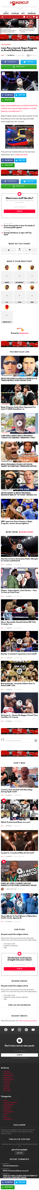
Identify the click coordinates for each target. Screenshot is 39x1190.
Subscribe (19, 1153)
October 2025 (8, 1073)
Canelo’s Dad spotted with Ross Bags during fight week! (16, 791)
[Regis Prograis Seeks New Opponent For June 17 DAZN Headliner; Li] (19, 394)
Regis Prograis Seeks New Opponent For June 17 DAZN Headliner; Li (18, 408)
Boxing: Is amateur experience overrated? (19, 654)
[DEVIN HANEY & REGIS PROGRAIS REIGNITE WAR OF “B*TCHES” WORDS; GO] (19, 480)
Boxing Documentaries (10, 1102)
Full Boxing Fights (9, 1111)
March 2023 (7, 1090)
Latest (6, 13)
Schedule (6, 1117)
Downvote (30, 250)
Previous (1, 26)
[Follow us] (27, 17)
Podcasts (6, 1113)
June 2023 (7, 1085)
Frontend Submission (10, 1166)
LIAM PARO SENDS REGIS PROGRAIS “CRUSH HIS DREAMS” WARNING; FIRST (18, 437)
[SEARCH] (30, 17)
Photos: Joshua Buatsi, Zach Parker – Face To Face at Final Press (19, 591)
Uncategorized (8, 1119)
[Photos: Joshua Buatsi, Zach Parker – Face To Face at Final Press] (19, 578)
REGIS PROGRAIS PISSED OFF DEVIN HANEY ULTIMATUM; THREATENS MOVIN (19, 465)
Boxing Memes (8, 1106)
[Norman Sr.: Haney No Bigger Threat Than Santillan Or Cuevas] (19, 702)
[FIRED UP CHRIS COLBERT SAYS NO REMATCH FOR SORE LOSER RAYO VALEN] (19, 871)
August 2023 (7, 1081)
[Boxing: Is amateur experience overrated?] (19, 641)
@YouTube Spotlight (19, 1150)
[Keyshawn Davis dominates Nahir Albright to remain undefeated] (9, 23)
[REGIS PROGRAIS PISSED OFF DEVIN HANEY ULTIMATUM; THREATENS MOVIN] (19, 452)
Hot (23, 13)
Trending (31, 13)
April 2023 (7, 1088)
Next (38, 26)
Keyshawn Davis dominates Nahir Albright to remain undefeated (9, 31)
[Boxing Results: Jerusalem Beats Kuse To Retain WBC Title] (19, 671)
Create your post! (21, 155)
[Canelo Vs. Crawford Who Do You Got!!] (19, 840)
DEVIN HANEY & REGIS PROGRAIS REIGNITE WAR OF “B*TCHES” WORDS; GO (19, 494)
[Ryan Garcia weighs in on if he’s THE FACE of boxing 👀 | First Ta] (27, 23)
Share (3, 73)
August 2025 (7, 1077)
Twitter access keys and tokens (27, 1020)
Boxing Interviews (7, 375)
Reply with (36, 740)
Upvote (8, 250)
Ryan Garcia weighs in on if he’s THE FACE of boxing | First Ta (27, 31)
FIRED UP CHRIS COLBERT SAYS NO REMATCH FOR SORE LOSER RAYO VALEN (18, 884)
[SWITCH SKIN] (24, 17)
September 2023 (9, 1079)
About (5, 1100)
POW (5, 1115)
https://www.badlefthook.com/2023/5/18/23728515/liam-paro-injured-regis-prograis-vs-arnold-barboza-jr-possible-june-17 (19, 108)
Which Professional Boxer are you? (15, 822)
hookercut (5, 1163)
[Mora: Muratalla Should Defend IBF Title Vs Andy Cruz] (19, 609)
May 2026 (6, 1072)
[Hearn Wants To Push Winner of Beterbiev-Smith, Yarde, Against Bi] (19, 903)
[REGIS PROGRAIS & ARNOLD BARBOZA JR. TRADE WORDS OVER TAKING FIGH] (19, 366)
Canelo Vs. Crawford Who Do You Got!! (17, 853)
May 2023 (6, 1087)
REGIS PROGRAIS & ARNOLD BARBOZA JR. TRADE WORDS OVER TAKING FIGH (19, 379)
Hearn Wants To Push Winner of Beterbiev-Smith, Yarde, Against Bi (19, 917)
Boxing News (5, 404)
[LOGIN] (37, 17)
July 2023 (6, 1083)
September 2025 (9, 1075)
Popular (15, 13)
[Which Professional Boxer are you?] (19, 809)
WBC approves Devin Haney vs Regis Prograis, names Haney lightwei (16, 522)
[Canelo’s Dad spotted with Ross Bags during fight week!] (19, 777)
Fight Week (7, 1110)
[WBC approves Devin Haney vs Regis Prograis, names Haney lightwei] (19, 509)
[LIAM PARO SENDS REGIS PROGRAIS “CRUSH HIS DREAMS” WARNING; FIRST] (19, 423)
